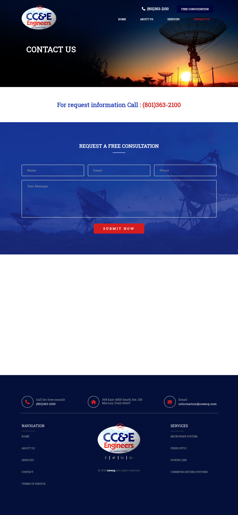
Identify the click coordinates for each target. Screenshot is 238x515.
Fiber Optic (179, 448)
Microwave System (184, 436)
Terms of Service (34, 483)
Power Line (179, 460)
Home (122, 19)
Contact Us (202, 19)
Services (173, 19)
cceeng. (111, 470)
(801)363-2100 (157, 8)
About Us (146, 19)
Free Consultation (195, 9)
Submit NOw (119, 228)
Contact (27, 472)
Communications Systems (189, 472)
